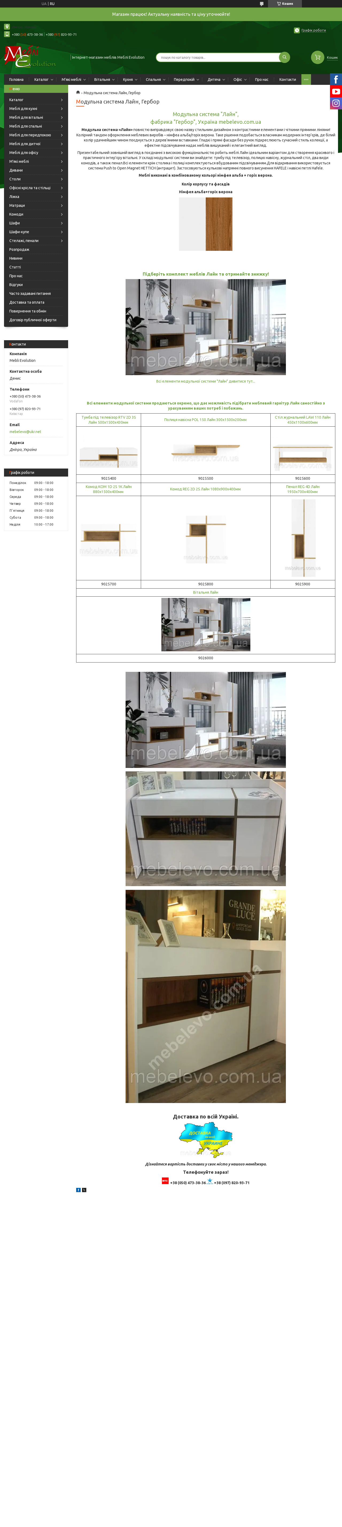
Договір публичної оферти (32, 320)
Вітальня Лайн (205, 592)
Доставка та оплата (26, 302)
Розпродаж (19, 249)
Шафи (14, 223)
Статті (15, 267)
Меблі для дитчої (25, 144)
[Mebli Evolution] (35, 56)
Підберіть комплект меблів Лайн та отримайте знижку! (206, 273)
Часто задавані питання (30, 293)
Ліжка (14, 197)
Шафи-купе (19, 232)
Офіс (238, 79)
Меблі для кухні (23, 108)
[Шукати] (284, 57)
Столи (15, 179)
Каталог (41, 79)
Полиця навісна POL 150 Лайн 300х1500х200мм (205, 420)
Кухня (128, 79)
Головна (16, 79)
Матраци (17, 205)
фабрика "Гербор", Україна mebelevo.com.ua (205, 122)
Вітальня (102, 79)
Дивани (16, 170)
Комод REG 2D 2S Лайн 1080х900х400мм (206, 489)
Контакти (287, 79)
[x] (84, 1191)
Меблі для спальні (25, 126)
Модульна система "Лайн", (206, 114)
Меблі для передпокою (30, 135)
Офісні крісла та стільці (29, 188)
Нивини (15, 258)
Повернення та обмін (27, 311)
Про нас (262, 79)
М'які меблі (71, 79)
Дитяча (214, 79)
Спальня (153, 79)
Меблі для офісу (23, 152)
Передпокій (184, 79)
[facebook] (78, 1191)
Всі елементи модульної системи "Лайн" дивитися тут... (205, 381)
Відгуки (16, 285)
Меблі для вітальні (26, 117)
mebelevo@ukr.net (25, 432)
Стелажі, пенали (23, 241)
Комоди (16, 214)
